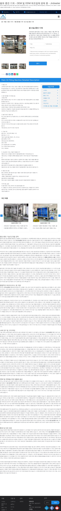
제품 (5, 21)
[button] (58, 90)
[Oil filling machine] (45, 213)
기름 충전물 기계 (18, 21)
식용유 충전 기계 (16, 223)
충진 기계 (10, 21)
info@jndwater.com (30, 12)
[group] (16, 217)
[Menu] (58, 16)
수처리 (3, 501)
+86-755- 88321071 (34, 503)
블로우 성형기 (4, 504)
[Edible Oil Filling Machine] (16, 213)
